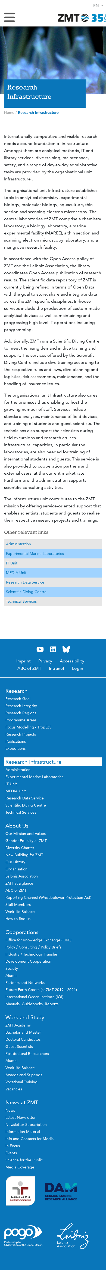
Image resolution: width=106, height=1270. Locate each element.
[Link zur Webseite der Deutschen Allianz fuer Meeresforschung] (73, 1191)
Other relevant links (26, 532)
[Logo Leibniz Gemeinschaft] (73, 1236)
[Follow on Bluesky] (66, 649)
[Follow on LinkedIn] (53, 649)
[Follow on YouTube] (39, 649)
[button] (98, 5)
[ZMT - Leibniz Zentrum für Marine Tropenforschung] (80, 17)
